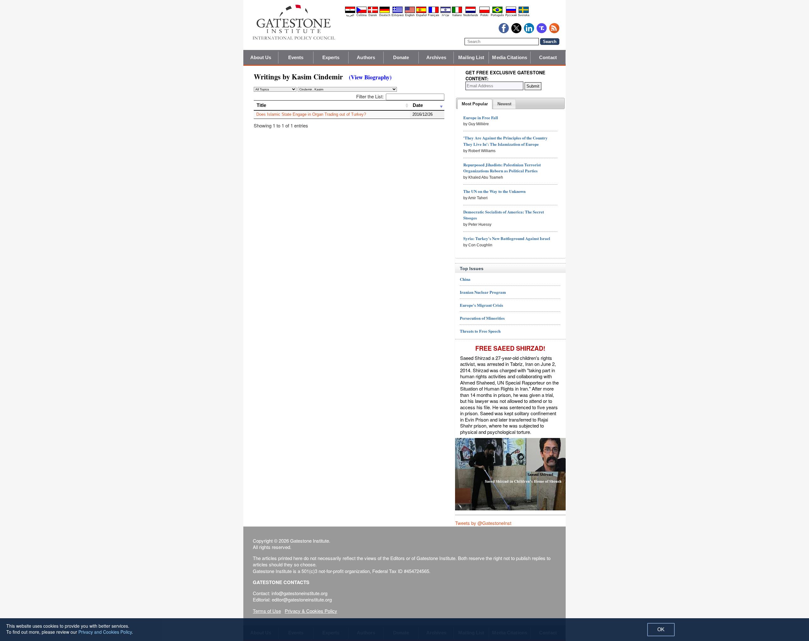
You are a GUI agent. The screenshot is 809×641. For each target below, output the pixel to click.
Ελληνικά (398, 15)
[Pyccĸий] (511, 12)
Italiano (457, 15)
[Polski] (484, 12)
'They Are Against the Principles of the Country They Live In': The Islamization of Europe (505, 141)
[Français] (434, 12)
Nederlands (470, 15)
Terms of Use (267, 610)
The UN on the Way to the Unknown (494, 191)
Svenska (523, 15)
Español (421, 15)
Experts (331, 57)
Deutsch (384, 15)
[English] (410, 12)
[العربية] (350, 12)
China (465, 279)
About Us (260, 57)
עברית (445, 15)
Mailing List (471, 57)
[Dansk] (373, 12)
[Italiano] (457, 12)
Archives (436, 57)
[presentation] (475, 104)
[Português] (497, 12)
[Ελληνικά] (397, 12)
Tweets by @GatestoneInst (483, 523)
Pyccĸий (511, 15)
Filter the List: (370, 96)
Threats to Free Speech (480, 331)
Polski (484, 15)
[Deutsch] (385, 12)
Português (497, 15)
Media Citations (509, 57)
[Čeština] (361, 12)
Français (433, 15)
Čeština (361, 15)
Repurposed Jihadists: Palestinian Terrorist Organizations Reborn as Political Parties (502, 168)
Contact (548, 57)
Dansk (372, 15)
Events (296, 57)
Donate (401, 57)
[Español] (421, 12)
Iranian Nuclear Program (483, 292)
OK (661, 629)
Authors (366, 57)
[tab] (474, 104)
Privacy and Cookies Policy (105, 632)
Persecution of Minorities (482, 318)
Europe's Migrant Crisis (481, 305)
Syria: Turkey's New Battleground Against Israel (506, 238)
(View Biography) (370, 77)
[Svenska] (524, 12)
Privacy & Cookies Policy (311, 610)
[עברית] (446, 12)
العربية (350, 15)
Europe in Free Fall (480, 117)
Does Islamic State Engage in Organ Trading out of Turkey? (311, 114)
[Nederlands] (470, 12)
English (410, 15)
